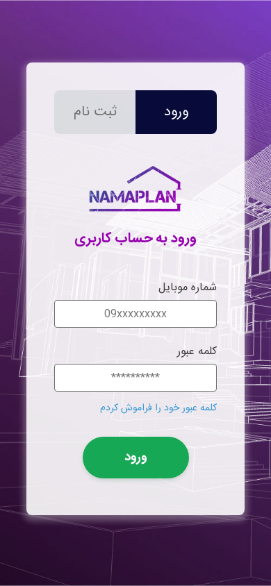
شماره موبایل (187, 287)
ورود (176, 112)
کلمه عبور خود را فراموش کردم (158, 408)
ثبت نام (95, 112)
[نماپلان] (135, 217)
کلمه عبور (197, 351)
